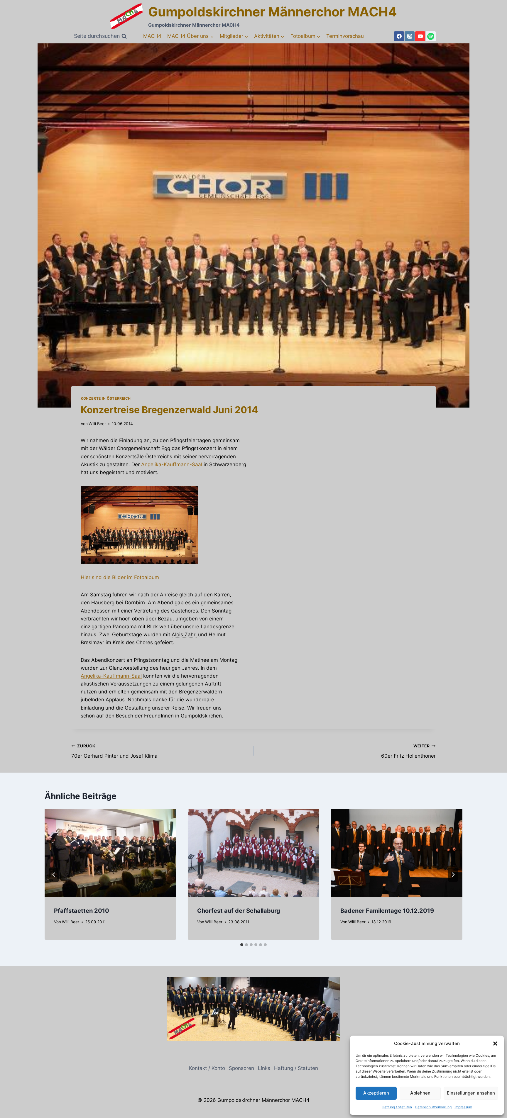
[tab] (241, 944)
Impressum (463, 1107)
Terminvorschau (345, 36)
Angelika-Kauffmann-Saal (171, 464)
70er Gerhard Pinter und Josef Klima (114, 751)
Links (264, 1068)
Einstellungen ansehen (471, 1093)
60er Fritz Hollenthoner (408, 751)
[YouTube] (420, 36)
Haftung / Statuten (397, 1107)
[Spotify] (431, 36)
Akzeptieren (376, 1093)
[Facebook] (399, 36)
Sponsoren (241, 1068)
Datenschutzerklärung (433, 1107)
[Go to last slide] (54, 875)
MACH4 (152, 36)
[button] (495, 1043)
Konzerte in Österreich (106, 398)
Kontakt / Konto (207, 1068)
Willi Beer (97, 423)
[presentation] (110, 853)
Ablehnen (420, 1093)
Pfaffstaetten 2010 (81, 910)
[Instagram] (410, 36)
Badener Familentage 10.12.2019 (387, 910)
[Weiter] (453, 875)
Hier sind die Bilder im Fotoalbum (120, 577)
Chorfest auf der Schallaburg (238, 910)
